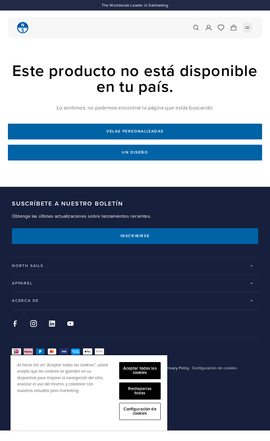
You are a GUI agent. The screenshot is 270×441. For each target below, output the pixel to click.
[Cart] (233, 28)
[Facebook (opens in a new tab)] (15, 323)
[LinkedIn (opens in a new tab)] (52, 323)
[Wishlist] (221, 28)
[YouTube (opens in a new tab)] (70, 323)
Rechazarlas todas (139, 391)
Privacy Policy (177, 368)
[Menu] (247, 27)
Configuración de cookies (139, 411)
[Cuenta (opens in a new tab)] (208, 28)
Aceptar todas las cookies (140, 370)
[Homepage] (22, 27)
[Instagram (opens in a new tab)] (33, 323)
